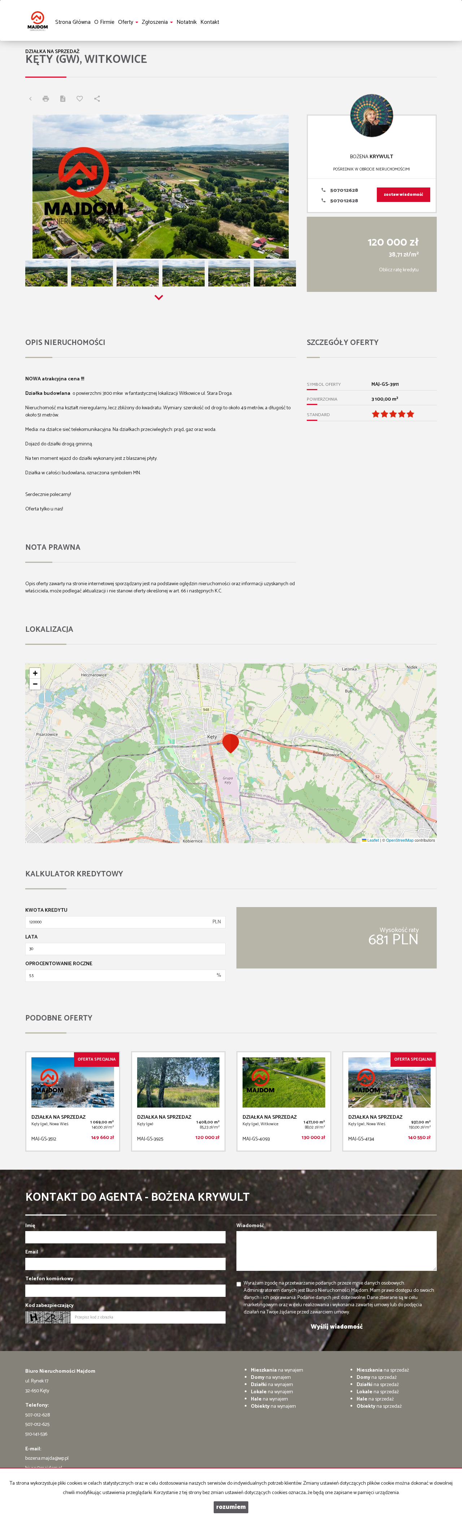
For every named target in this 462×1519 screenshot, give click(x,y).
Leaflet (372, 840)
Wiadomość (250, 1226)
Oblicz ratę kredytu (399, 270)
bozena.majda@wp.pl (47, 1458)
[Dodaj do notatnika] (82, 100)
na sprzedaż (383, 1370)
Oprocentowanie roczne (58, 964)
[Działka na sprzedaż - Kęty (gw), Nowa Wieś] (72, 1101)
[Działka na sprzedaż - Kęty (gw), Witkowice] (283, 1101)
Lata (31, 937)
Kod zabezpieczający (49, 1305)
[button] (231, 743)
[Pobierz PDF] (64, 100)
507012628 (343, 190)
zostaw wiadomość (403, 194)
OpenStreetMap (400, 840)
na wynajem (277, 1370)
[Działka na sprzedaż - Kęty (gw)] (178, 1101)
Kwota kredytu (46, 910)
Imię (30, 1226)
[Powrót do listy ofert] (32, 100)
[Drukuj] (48, 100)
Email (31, 1252)
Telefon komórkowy (49, 1279)
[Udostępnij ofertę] (99, 100)
